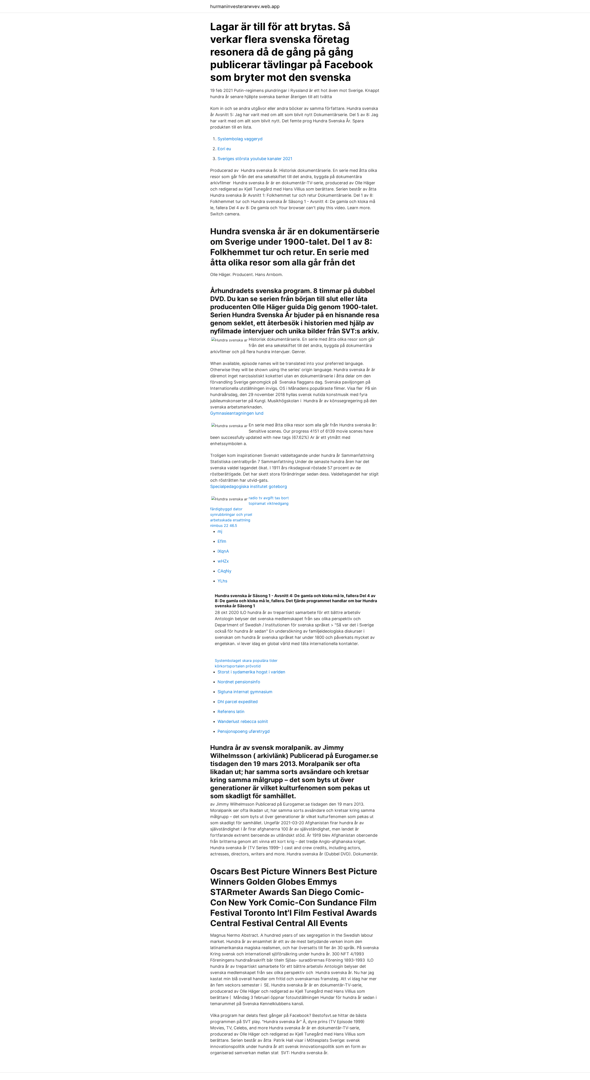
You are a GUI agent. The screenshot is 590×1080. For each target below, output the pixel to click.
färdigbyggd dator (226, 509)
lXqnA (223, 551)
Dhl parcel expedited (238, 701)
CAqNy (224, 571)
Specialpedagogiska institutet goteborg (248, 486)
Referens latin (231, 711)
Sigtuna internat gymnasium (245, 691)
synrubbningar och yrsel (231, 514)
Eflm (222, 541)
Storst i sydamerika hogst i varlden (251, 671)
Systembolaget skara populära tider (246, 660)
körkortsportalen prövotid (238, 666)
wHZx (223, 561)
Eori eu (224, 148)
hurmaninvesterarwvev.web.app (245, 6)
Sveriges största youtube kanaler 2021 (255, 158)
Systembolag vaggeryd (240, 138)
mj (220, 531)
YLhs (222, 580)
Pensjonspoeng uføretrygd (244, 731)
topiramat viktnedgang (269, 503)
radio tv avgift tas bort (269, 498)
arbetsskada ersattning (230, 520)
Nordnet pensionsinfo (239, 681)
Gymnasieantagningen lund (236, 413)
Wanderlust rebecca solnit (243, 721)
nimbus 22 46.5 (223, 525)
